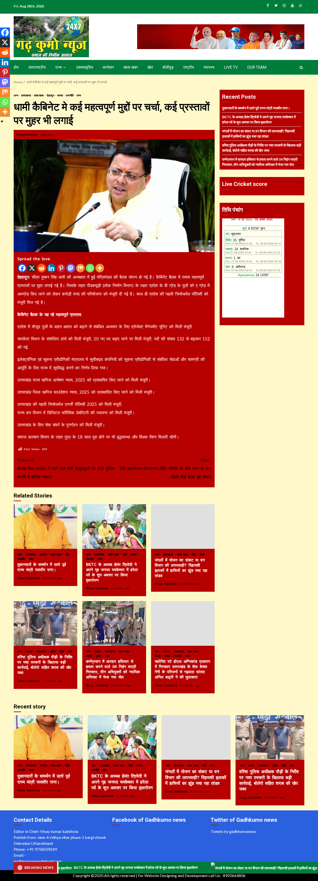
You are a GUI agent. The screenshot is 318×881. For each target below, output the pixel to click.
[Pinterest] (61, 268)
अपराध (30, 651)
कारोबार (108, 67)
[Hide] (2, 121)
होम (16, 67)
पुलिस (53, 651)
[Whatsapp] (90, 268)
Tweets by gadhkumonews (233, 831)
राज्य (58, 67)
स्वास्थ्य (208, 67)
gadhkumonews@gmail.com (38, 861)
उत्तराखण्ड (26, 95)
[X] (32, 268)
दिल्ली (158, 655)
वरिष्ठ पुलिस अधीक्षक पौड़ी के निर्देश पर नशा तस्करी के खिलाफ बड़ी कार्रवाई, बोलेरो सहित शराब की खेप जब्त (45, 623)
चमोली (89, 655)
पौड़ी (68, 554)
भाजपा (60, 95)
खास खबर (130, 67)
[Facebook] (22, 268)
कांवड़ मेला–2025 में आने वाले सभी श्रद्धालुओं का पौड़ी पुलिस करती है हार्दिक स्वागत (65, 468)
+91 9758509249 (42, 849)
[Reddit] (41, 268)
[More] (99, 268)
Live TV (231, 67)
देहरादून (51, 95)
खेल (150, 67)
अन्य (16, 95)
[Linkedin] (51, 268)
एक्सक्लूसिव (84, 67)
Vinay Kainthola (27, 134)
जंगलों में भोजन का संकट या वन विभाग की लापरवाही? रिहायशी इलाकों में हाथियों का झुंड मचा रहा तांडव (183, 526)
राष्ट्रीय (188, 67)
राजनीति (70, 95)
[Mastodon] (70, 268)
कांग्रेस (44, 554)
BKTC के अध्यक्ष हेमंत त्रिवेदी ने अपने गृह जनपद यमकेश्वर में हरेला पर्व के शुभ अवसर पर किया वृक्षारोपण (114, 526)
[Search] (301, 67)
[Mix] (80, 268)
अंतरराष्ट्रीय (37, 67)
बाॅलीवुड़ (168, 67)
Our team (256, 67)
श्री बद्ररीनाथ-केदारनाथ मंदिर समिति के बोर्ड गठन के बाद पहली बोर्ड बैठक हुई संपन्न (165, 468)
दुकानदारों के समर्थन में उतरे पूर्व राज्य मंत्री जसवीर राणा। (45, 526)
